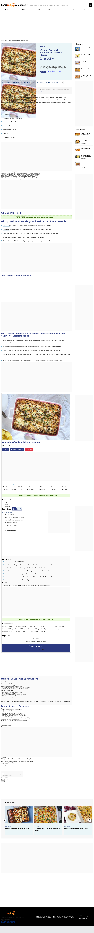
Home (2, 40)
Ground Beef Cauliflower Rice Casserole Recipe (39, 217)
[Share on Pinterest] (50, 59)
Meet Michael (39, 916)
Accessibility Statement (49, 916)
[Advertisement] (47, 25)
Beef (3, 82)
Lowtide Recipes (38, 917)
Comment (3, 765)
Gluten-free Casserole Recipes (52, 82)
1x (14, 509)
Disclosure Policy (60, 916)
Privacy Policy (69, 916)
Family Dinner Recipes (37, 82)
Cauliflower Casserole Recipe (20, 108)
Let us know (34, 649)
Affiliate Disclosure (57, 917)
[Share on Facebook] (45, 59)
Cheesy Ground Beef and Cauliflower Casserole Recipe (39, 495)
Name (2, 777)
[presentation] (4, 820)
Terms (44, 917)
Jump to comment (17, 449)
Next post (89, 903)
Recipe (6, 40)
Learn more (40, 91)
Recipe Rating (4, 763)
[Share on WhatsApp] (53, 59)
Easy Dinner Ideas (25, 82)
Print (44, 71)
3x (21, 509)
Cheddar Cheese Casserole (12, 82)
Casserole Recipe (21, 335)
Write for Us (72, 917)
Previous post (5, 903)
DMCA (49, 917)
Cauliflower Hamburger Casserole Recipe (39, 619)
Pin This (29, 449)
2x (17, 509)
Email (2, 779)
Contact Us (65, 917)
